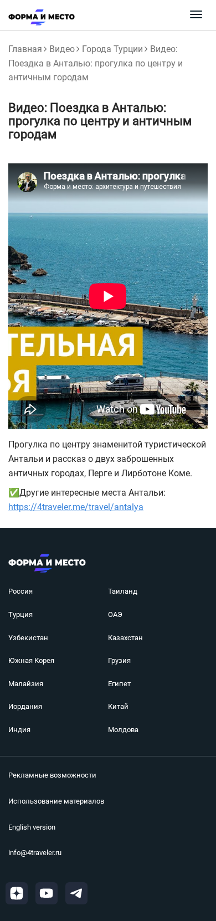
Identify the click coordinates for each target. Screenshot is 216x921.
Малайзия (25, 684)
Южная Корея (31, 660)
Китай (118, 706)
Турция (20, 614)
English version (31, 827)
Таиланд (122, 591)
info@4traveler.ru (34, 852)
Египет (119, 684)
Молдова (123, 730)
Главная (25, 49)
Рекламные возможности (52, 775)
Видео (62, 49)
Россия (20, 591)
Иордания (25, 706)
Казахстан (125, 638)
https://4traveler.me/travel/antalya (75, 507)
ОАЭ (115, 614)
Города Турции (112, 49)
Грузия (119, 660)
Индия (19, 730)
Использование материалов (56, 801)
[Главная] (37, 17)
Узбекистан (28, 638)
